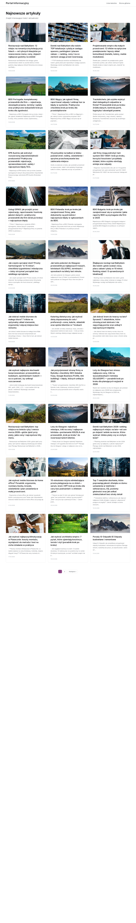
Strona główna (124, 3)
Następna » (72, 571)
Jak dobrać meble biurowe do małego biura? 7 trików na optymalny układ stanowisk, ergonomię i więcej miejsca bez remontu (23, 322)
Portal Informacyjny (17, 3)
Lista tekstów (111, 3)
